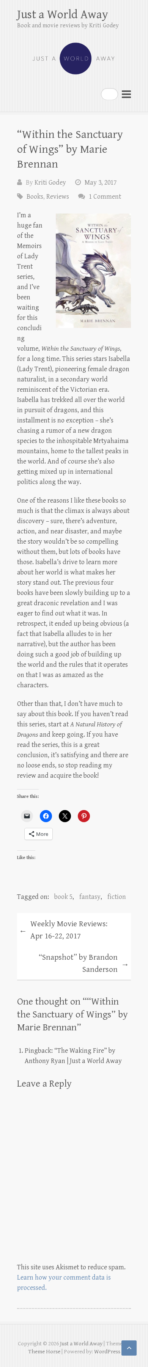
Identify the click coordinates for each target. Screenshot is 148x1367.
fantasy (90, 897)
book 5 (63, 897)
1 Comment (105, 197)
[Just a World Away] (74, 55)
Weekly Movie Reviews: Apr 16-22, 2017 (63, 930)
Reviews (57, 197)
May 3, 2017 (101, 183)
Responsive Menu (126, 94)
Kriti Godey (50, 183)
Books (35, 197)
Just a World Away (62, 15)
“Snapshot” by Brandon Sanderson (84, 963)
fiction (116, 897)
